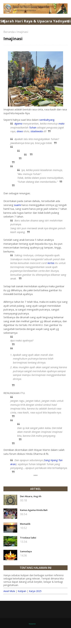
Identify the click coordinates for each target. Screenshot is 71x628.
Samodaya (26, 551)
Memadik (25, 523)
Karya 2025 (35, 591)
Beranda (8, 32)
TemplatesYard (32, 624)
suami (17, 205)
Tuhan (32, 127)
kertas (51, 263)
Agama (18, 123)
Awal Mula (9, 591)
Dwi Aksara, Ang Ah (30, 496)
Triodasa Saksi (28, 537)
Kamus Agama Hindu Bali (34, 510)
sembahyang (46, 119)
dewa (20, 131)
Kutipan (22, 591)
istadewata (37, 131)
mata (61, 123)
